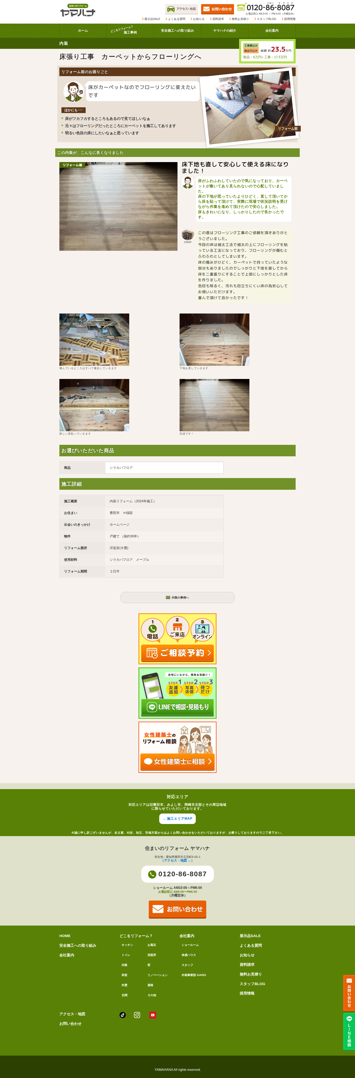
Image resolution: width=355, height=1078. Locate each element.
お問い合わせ (70, 1024)
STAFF (187, 242)
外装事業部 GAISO (194, 975)
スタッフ (187, 965)
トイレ (126, 955)
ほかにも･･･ (74, 110)
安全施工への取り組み (77, 945)
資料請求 (218, 19)
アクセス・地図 (72, 1014)
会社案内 (66, 955)
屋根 (150, 985)
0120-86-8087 (182, 874)
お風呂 (152, 944)
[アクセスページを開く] (181, 8)
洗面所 (152, 955)
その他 (152, 995)
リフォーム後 (72, 165)
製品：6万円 (252, 57)
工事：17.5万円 (275, 57)
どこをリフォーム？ (136, 936)
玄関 (124, 995)
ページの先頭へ (346, 1057)
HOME (64, 936)
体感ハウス (189, 955)
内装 (124, 965)
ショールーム (190, 944)
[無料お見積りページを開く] (217, 8)
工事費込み (251, 45)
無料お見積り (240, 19)
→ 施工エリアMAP (177, 818)
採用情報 (289, 19)
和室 (124, 975)
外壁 (124, 985)
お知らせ (198, 19)
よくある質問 (176, 19)
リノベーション (158, 975)
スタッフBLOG (266, 19)
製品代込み (251, 51)
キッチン (127, 944)
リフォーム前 (288, 128)
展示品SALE (152, 19)
